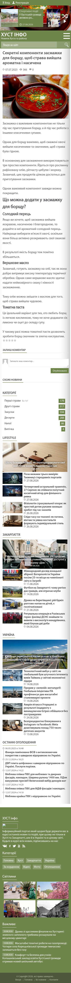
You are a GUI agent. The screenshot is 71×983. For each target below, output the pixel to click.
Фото (37, 867)
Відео (26, 867)
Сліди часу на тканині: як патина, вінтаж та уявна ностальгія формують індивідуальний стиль (44, 520)
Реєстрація (22, 3)
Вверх (18, 980)
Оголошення (52, 867)
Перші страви (12, 400)
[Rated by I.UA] (10, 828)
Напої (7, 423)
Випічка (9, 429)
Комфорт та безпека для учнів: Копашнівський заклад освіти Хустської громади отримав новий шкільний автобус (31, 958)
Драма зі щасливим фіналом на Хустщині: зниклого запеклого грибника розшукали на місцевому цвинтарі (33, 935)
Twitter (14, 845)
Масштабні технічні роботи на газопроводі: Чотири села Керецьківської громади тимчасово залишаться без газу (34, 946)
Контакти (53, 980)
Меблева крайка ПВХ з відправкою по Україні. (33, 796)
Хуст (20, 860)
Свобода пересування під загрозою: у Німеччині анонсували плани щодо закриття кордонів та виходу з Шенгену (35, 659)
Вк (5, 846)
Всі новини (41, 980)
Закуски (9, 412)
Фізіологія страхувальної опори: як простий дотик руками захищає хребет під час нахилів (45, 506)
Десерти (9, 417)
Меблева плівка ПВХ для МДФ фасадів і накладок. (35, 788)
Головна (8, 860)
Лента (24, 846)
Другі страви (12, 406)
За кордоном (11, 867)
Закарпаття (34, 860)
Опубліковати (60, 370)
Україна (49, 860)
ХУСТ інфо (14, 36)
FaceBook (10, 845)
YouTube (19, 846)
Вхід (7, 3)
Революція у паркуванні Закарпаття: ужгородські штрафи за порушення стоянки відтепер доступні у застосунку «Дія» (35, 559)
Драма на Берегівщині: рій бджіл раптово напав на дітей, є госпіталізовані (43, 603)
